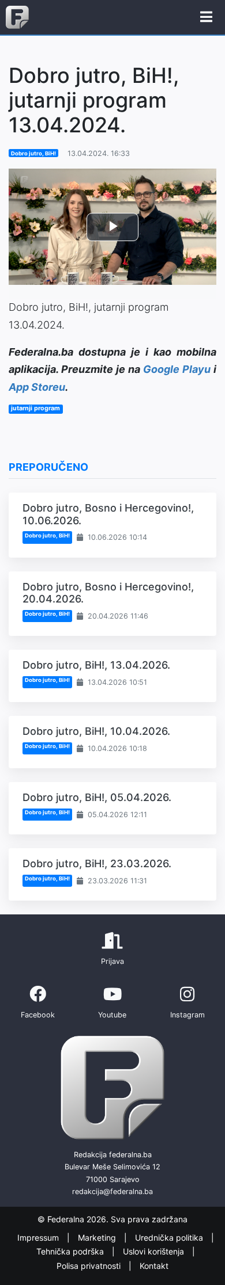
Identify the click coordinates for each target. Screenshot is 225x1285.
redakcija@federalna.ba (112, 1191)
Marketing (98, 1237)
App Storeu (37, 387)
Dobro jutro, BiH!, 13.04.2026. (96, 665)
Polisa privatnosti (90, 1266)
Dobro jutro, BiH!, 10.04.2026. (96, 731)
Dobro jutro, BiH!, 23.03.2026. (96, 863)
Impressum (39, 1237)
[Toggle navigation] (206, 17)
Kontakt (154, 1266)
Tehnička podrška (71, 1252)
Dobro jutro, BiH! (33, 153)
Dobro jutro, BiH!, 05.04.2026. (96, 797)
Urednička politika (170, 1237)
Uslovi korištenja (154, 1252)
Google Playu (177, 369)
